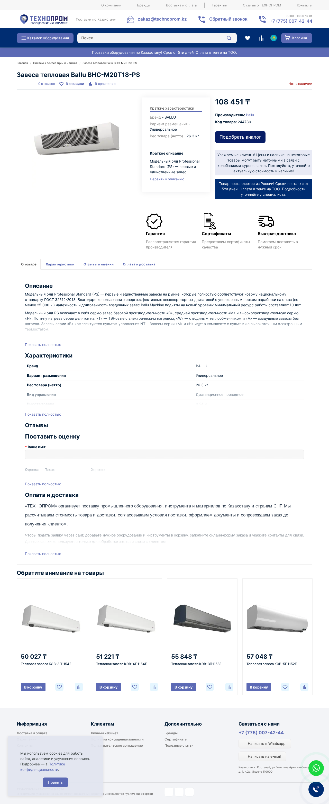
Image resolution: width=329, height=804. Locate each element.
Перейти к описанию (167, 179)
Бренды (143, 5)
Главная (22, 63)
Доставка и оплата (181, 5)
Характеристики (60, 264)
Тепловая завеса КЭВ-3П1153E (196, 664)
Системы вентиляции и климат (55, 63)
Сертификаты (175, 739)
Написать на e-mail (264, 756)
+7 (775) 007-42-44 (261, 732)
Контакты (304, 5)
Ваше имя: (37, 447)
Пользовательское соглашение (117, 745)
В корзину (33, 687)
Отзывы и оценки (99, 264)
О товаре (28, 264)
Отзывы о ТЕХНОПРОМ (262, 5)
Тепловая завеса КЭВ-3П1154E (46, 664)
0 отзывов (46, 84)
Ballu (250, 115)
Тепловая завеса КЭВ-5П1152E (271, 664)
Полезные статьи (179, 745)
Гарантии (219, 5)
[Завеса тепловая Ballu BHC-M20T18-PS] (77, 142)
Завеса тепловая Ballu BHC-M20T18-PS (110, 63)
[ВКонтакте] (189, 792)
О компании (111, 5)
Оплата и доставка (139, 264)
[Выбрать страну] (273, 38)
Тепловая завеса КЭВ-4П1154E (121, 664)
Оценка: (32, 469)
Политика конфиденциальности (117, 739)
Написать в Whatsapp (266, 743)
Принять (55, 782)
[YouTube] (179, 792)
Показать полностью (43, 344)
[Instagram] (168, 792)
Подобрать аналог (240, 137)
